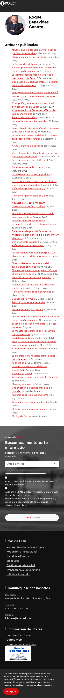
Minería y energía (21, 384)
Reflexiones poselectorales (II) (28, 188)
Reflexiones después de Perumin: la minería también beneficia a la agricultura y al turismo (35, 235)
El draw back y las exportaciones (30, 409)
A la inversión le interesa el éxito (29, 349)
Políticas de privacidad (20, 565)
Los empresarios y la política (27, 309)
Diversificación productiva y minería (31, 277)
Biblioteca (12, 560)
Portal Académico (17, 556)
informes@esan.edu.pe (18, 618)
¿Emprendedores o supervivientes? (31, 395)
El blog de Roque (21, 416)
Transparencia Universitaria (23, 570)
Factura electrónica (18, 635)
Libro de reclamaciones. (21, 644)
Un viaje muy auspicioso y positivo (31, 174)
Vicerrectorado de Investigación (26, 547)
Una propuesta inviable (24, 242)
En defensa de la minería (25, 338)
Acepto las (31, 483)
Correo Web (14, 639)
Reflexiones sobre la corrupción (29, 167)
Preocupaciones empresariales (28, 302)
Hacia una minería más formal (28, 57)
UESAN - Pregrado (18, 574)
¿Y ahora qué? (19, 363)
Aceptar (11, 691)
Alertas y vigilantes (22, 373)
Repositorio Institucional (21, 551)
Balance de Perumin (23, 299)
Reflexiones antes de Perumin (28, 245)
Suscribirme (32, 517)
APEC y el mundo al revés (26, 146)
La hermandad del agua (25, 64)
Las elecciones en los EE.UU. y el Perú (33, 160)
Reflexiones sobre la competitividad (31, 292)
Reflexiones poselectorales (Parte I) (31, 196)
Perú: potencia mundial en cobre (30, 121)
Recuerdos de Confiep (24, 117)
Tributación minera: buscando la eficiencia (35, 377)
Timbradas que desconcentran (28, 402)
